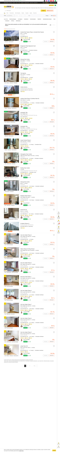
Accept (54, 450)
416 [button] (34, 365)
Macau (17, 2)
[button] (23, 366)
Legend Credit (31, 2)
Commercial (10, 2)
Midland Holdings (6, 2)
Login (43, 2)
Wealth (19, 2)
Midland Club (35, 2)
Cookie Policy (21, 450)
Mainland (14, 2)
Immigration (22, 2)
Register (47, 2)
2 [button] (27, 365)
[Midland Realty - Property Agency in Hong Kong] (9, 7)
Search (43, 10)
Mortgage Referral (26, 2)
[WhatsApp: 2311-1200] (55, 5)
